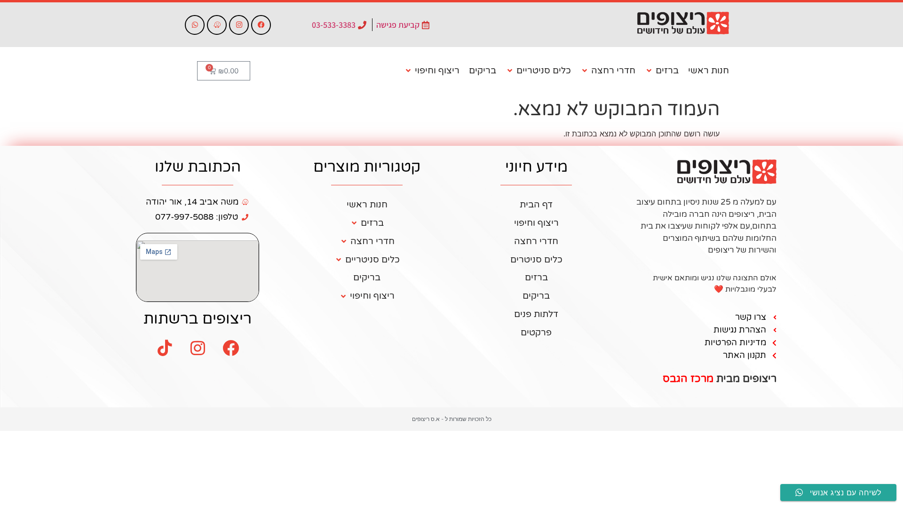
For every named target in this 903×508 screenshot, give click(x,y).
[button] (661, 71)
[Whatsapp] (195, 25)
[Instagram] (239, 25)
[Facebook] (261, 25)
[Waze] (217, 25)
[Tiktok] (164, 347)
